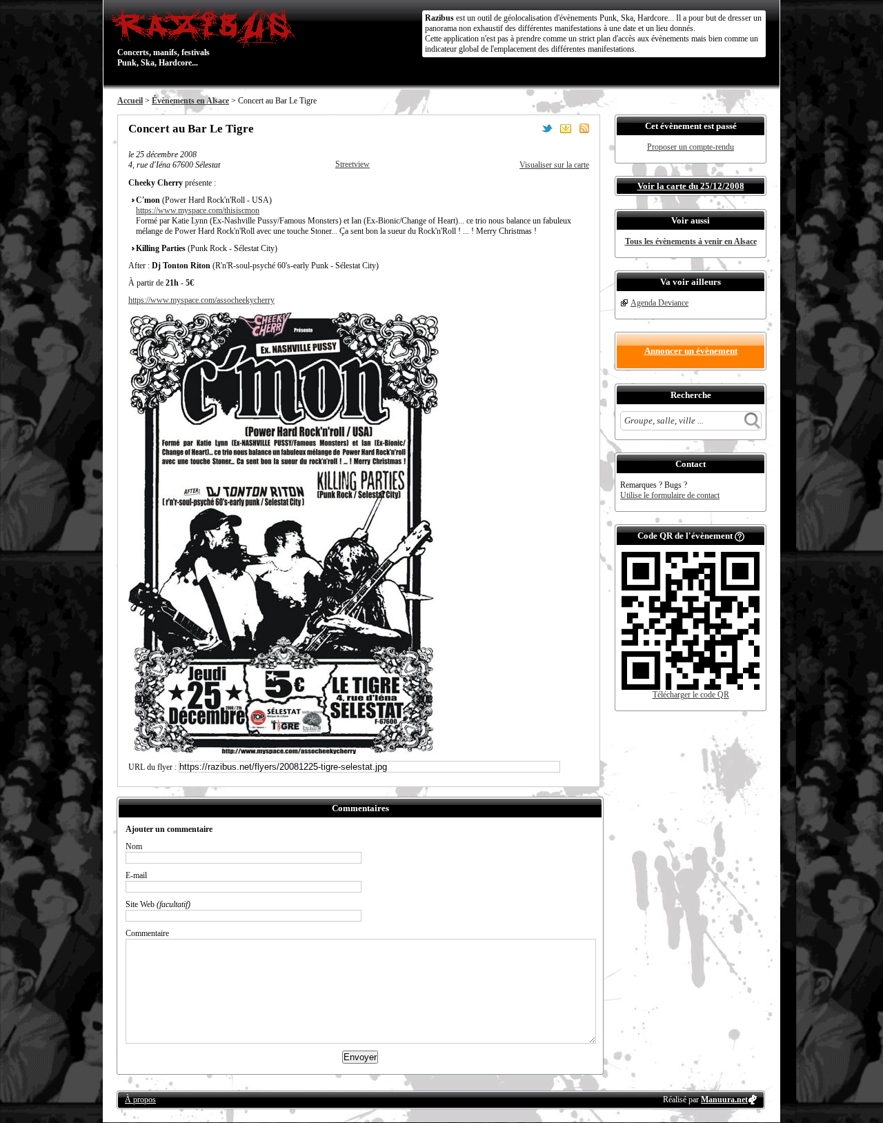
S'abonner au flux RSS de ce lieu (584, 128)
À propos (140, 1099)
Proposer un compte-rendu (690, 147)
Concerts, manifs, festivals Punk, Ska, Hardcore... (163, 37)
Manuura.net (724, 1099)
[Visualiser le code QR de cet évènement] (691, 687)
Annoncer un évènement (690, 351)
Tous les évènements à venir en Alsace (691, 241)
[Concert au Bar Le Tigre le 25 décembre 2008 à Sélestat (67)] (283, 751)
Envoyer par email (565, 128)
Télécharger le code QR (691, 694)
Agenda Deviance (659, 303)
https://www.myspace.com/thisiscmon (197, 210)
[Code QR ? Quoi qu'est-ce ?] (739, 535)
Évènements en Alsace (190, 101)
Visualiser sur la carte (554, 165)
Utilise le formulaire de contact (670, 495)
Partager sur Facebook (528, 128)
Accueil (130, 101)
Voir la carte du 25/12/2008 (690, 186)
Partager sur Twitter (547, 128)
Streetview (352, 164)
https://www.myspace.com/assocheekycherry (201, 300)
